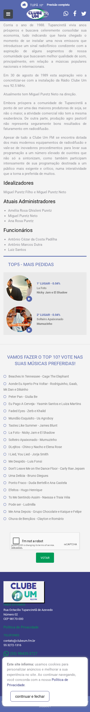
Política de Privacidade (21, 627)
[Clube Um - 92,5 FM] (37, 14)
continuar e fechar (30, 696)
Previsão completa (58, 4)
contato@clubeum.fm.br (19, 640)
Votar (45, 558)
